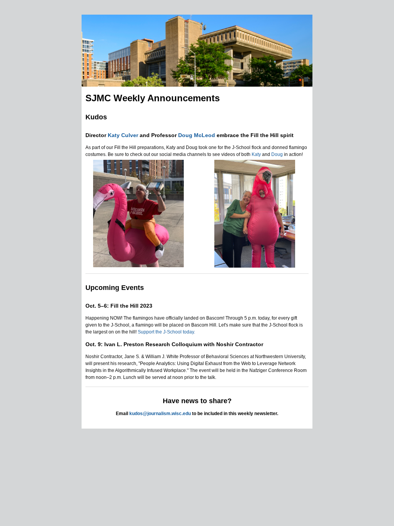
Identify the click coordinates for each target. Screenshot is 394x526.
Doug (277, 154)
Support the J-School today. (166, 332)
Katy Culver (123, 135)
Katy (256, 154)
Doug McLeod (196, 135)
